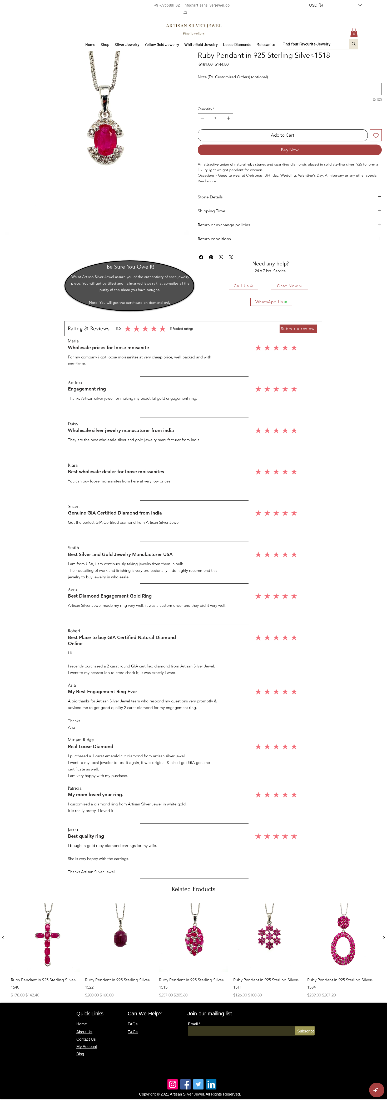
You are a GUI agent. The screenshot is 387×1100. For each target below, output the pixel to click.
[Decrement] (202, 118)
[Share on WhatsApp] (221, 257)
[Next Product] (384, 937)
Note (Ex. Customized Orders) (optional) (233, 76)
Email (193, 1024)
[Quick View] (45, 937)
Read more (207, 181)
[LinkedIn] (211, 1084)
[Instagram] (172, 1084)
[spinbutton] (215, 118)
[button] (335, 5)
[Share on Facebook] (201, 257)
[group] (193, 951)
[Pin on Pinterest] (211, 257)
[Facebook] (185, 1084)
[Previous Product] (3, 937)
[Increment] (229, 118)
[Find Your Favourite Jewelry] (353, 44)
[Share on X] (231, 257)
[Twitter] (198, 1084)
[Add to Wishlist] (376, 135)
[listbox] (335, 5)
